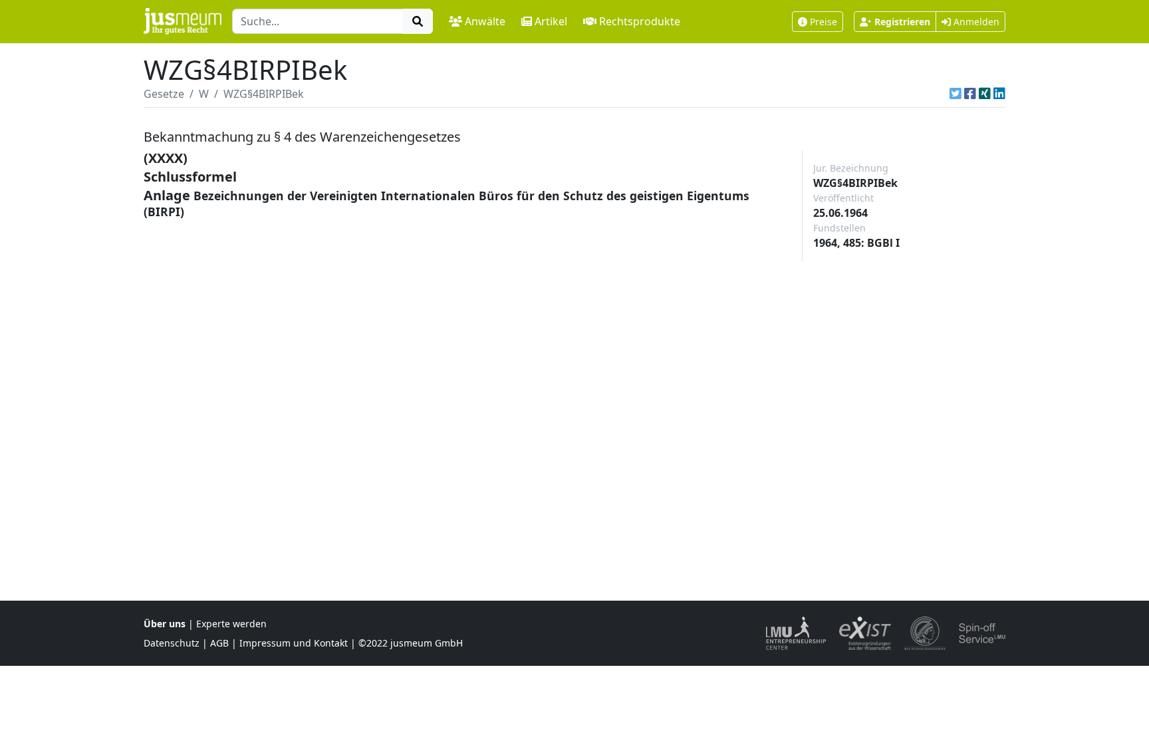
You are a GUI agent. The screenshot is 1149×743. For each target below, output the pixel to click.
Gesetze (164, 93)
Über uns (165, 623)
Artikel (551, 21)
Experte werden (231, 623)
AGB (219, 643)
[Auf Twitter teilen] (955, 94)
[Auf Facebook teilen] (970, 94)
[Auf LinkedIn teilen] (999, 94)
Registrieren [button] (902, 21)
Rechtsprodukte (639, 21)
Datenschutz (171, 643)
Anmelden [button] (975, 21)
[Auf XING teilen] (985, 94)
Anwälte (485, 21)
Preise (823, 21)
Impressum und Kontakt (293, 643)
